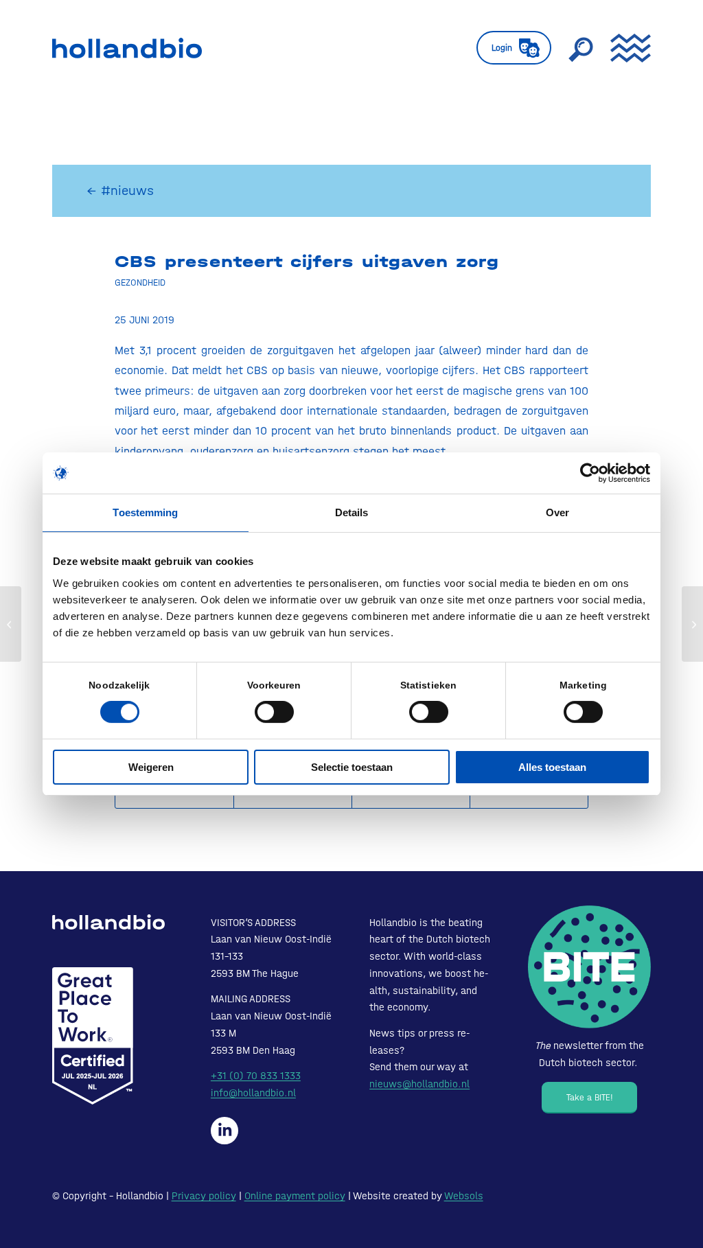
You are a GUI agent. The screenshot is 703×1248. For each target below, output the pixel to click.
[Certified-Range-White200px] (92, 1036)
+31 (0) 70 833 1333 (256, 1076)
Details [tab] (352, 512)
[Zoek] (580, 48)
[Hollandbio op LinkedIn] (224, 1130)
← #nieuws (120, 190)
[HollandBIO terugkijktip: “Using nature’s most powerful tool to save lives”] (10, 624)
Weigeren (151, 767)
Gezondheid (140, 282)
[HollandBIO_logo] (127, 48)
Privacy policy (204, 1196)
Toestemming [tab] (145, 512)
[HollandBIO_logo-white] (108, 921)
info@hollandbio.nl (253, 1093)
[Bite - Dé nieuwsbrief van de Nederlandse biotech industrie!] (589, 966)
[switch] (274, 712)
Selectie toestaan (352, 767)
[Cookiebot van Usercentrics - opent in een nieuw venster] (590, 473)
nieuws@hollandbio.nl (419, 1084)
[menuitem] (514, 48)
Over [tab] (557, 512)
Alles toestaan (552, 767)
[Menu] (626, 48)
